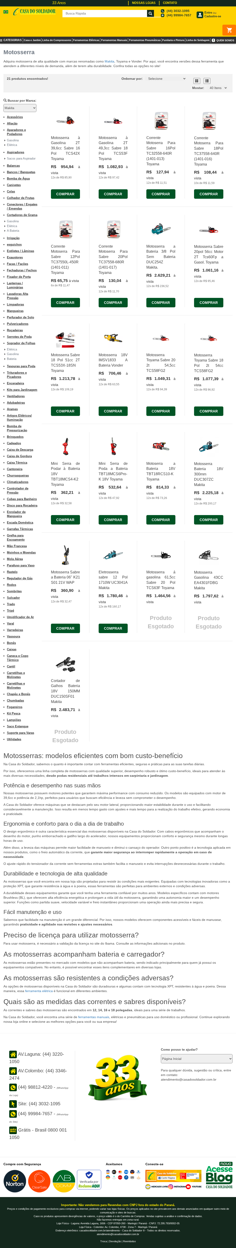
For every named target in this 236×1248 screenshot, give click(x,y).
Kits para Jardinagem (22, 389)
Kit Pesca (13, 713)
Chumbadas (15, 700)
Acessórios (15, 117)
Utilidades (14, 739)
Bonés (11, 643)
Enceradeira (15, 383)
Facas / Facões (17, 264)
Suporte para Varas (20, 733)
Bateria (11, 359)
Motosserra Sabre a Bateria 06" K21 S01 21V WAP (65, 577)
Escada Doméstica (20, 522)
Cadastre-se (212, 16)
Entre (208, 13)
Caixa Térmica (17, 462)
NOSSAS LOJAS (144, 3)
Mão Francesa (17, 546)
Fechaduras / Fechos (22, 270)
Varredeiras (15, 630)
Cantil (11, 666)
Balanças (13, 165)
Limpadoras (15, 304)
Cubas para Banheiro (22, 499)
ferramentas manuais (93, 1017)
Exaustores (15, 257)
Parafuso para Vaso (21, 565)
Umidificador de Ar (20, 617)
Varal (10, 623)
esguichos (14, 244)
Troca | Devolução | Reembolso (118, 1241)
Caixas (11, 649)
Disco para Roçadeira (22, 505)
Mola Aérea (15, 559)
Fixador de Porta (19, 277)
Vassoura (13, 636)
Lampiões (14, 720)
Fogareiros (14, 707)
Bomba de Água (18, 178)
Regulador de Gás (19, 578)
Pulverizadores (17, 324)
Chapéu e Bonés (18, 694)
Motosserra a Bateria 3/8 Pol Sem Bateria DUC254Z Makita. (160, 256)
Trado (11, 604)
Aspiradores (15, 152)
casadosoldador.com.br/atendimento (99, 1230)
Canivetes (14, 185)
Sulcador (13, 597)
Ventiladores (16, 396)
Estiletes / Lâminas (20, 251)
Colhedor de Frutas (20, 198)
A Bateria (13, 230)
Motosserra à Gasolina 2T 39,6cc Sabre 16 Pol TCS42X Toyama (65, 148)
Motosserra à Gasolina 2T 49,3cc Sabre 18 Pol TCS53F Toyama (113, 148)
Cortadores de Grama (22, 215)
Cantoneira (14, 469)
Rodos (11, 585)
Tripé (10, 610)
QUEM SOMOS (225, 40)
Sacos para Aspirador (21, 158)
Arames (12, 409)
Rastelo (12, 572)
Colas (11, 191)
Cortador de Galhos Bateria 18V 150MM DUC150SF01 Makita (65, 691)
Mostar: (198, 88)
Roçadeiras (15, 330)
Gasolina (13, 140)
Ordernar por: (132, 78)
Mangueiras (15, 311)
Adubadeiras (16, 402)
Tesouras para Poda (21, 366)
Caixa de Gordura (19, 456)
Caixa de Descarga (20, 449)
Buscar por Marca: (21, 100)
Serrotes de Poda (19, 336)
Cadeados (14, 443)
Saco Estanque (17, 726)
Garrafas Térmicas (20, 529)
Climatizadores (17, 482)
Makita (109, 61)
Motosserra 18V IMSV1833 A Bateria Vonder (113, 360)
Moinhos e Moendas (21, 552)
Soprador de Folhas (21, 343)
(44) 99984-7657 (179, 15)
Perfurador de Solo (20, 317)
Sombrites (14, 591)
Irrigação (13, 238)
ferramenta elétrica (39, 991)
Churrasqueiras (18, 475)
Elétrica (12, 145)
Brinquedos (15, 437)
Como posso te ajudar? (179, 1049)
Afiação (12, 123)
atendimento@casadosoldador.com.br (118, 1234)
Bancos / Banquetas (21, 172)
